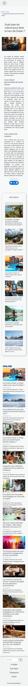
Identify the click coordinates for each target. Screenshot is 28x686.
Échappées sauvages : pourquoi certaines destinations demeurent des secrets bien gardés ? (14, 222)
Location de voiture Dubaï (16, 90)
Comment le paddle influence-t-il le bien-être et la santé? (14, 324)
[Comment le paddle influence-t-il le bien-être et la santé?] (14, 313)
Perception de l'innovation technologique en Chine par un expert (13, 497)
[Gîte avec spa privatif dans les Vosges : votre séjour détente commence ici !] (14, 514)
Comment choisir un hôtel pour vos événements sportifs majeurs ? (13, 440)
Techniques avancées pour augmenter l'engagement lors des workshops (13, 553)
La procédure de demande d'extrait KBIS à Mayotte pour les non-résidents (13, 642)
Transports (14, 672)
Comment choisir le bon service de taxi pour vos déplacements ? (13, 299)
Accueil (3, 12)
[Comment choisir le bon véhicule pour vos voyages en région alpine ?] (14, 236)
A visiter (14, 664)
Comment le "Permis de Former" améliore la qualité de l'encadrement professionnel (13, 583)
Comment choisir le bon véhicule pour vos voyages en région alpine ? (13, 248)
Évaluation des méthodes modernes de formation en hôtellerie (13, 468)
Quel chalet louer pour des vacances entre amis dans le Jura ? (13, 349)
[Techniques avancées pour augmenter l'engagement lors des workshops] (14, 542)
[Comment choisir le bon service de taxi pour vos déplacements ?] (14, 288)
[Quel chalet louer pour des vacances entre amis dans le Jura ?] (14, 338)
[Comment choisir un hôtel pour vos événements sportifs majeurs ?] (14, 429)
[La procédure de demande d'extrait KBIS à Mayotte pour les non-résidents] (14, 632)
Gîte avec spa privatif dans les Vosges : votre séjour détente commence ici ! (13, 525)
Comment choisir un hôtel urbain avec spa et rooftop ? (13, 274)
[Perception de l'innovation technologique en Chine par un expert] (14, 486)
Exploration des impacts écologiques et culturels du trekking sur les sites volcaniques (13, 613)
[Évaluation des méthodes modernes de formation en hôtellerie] (14, 457)
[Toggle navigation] (4, 3)
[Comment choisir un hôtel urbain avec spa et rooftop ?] (14, 263)
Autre (7, 12)
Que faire (14, 668)
